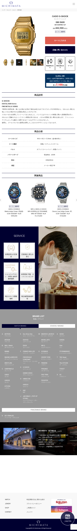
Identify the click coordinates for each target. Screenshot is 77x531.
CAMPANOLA (9, 369)
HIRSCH (25, 385)
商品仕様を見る (60, 66)
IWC (24, 391)
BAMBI (7, 352)
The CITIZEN (64, 364)
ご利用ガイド (31, 508)
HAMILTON (26, 379)
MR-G (45, 346)
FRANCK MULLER (29, 352)
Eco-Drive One (29, 335)
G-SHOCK (27, 368)
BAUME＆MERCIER (11, 358)
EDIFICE (27, 340)
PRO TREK (45, 375)
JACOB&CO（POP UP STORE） (30, 399)
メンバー (30, 512)
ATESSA (7, 340)
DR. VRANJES (12, 416)
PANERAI (44, 364)
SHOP (7, 508)
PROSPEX (45, 381)
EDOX (26, 346)
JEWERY (8, 504)
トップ (3, 10)
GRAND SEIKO (28, 374)
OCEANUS (44, 352)
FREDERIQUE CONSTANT (30, 360)
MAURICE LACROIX (47, 335)
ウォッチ (9, 10)
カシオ (14, 10)
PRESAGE (45, 369)
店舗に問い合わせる (60, 50)
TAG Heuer (64, 358)
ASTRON (8, 335)
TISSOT (62, 369)
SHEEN (62, 340)
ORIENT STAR (46, 358)
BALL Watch (9, 346)
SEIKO (62, 335)
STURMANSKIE (65, 352)
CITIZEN (7, 387)
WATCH (20, 326)
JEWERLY (57, 326)
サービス (70, 65)
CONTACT (8, 512)
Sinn (61, 346)
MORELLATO (45, 340)
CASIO (7, 375)
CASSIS (7, 381)
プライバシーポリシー (34, 504)
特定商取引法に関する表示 (36, 499)
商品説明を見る (50, 66)
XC (63, 375)
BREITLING (9, 364)
